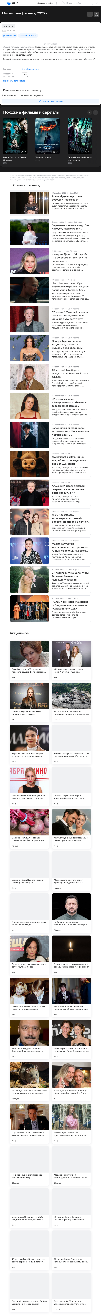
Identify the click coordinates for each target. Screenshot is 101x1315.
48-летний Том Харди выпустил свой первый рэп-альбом (70, 373)
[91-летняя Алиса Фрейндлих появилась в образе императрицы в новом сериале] (71, 997)
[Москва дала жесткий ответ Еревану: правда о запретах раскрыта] (71, 871)
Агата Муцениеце (30, 69)
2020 (4, 30)
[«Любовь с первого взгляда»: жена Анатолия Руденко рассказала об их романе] (71, 660)
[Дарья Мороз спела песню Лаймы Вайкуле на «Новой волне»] (29, 1292)
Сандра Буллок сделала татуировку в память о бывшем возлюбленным (67, 344)
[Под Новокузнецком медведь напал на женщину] (29, 1166)
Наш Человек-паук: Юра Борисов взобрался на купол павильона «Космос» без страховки (70, 287)
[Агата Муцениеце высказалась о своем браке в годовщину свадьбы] (71, 829)
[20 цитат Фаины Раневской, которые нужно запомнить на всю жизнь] (71, 1250)
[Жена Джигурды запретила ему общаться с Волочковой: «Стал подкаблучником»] (71, 1081)
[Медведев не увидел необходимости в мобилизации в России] (71, 1166)
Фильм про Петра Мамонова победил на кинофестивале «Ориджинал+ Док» (70, 605)
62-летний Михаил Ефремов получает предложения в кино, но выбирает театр (70, 315)
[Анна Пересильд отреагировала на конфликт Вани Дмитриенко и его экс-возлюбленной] (71, 1039)
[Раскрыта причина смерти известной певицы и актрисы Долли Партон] (71, 786)
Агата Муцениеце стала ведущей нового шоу (67, 198)
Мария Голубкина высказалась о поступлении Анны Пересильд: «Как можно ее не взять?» (71, 547)
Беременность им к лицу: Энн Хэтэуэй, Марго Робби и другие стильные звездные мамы (71, 229)
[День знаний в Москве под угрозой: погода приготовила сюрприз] (71, 1292)
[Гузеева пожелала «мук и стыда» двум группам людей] (29, 955)
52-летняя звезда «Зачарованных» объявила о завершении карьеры (70, 402)
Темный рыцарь (43, 157)
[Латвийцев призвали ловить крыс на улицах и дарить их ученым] (29, 1081)
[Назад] (89, 112)
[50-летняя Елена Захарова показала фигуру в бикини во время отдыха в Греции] (71, 1208)
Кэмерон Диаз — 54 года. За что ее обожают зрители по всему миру (69, 258)
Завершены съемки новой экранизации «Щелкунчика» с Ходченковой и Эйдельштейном (71, 432)
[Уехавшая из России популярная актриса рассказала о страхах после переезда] (29, 786)
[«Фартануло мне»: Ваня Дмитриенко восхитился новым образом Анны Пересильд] (71, 1124)
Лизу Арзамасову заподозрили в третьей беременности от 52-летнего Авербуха (70, 519)
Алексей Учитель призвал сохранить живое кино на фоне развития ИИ (68, 489)
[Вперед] (95, 112)
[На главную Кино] (14, 3)
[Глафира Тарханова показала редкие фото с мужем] (29, 702)
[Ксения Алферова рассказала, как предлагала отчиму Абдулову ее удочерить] (71, 744)
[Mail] (9, 3)
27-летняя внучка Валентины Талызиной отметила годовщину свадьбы (70, 576)
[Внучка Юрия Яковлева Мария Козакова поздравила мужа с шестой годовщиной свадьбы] (29, 744)
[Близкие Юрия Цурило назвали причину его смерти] (29, 871)
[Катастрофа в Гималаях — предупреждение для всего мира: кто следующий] (71, 702)
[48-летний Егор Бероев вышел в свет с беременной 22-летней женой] (29, 1250)
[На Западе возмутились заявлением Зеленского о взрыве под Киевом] (71, 913)
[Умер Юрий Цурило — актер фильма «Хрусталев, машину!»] (29, 1039)
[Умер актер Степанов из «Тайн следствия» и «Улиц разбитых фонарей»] (29, 1208)
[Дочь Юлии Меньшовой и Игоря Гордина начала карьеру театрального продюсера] (29, 997)
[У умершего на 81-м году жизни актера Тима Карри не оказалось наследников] (29, 1124)
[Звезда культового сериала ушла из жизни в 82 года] (29, 913)
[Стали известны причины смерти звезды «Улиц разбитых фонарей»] (71, 955)
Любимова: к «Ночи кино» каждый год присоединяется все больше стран (70, 460)
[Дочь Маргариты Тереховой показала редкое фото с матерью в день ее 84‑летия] (29, 660)
